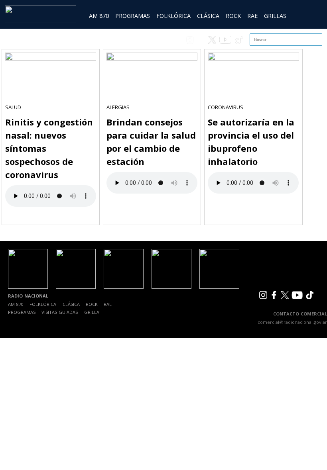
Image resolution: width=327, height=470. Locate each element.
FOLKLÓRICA (173, 16)
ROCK (233, 16)
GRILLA (91, 312)
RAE (252, 16)
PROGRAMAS (132, 16)
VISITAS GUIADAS (59, 312)
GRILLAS (275, 16)
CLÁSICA (208, 16)
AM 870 (99, 16)
